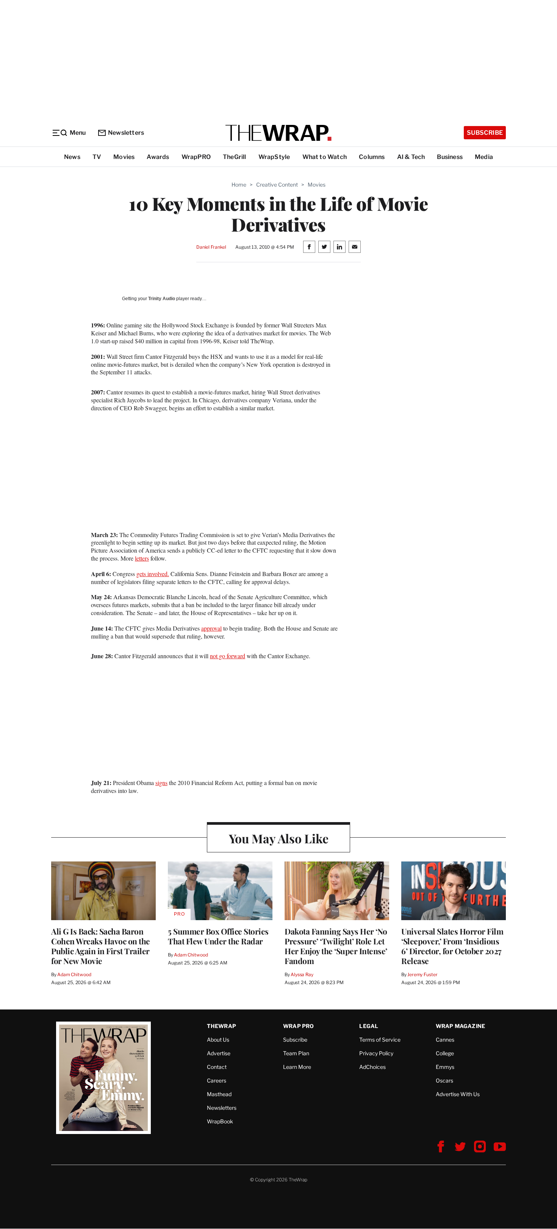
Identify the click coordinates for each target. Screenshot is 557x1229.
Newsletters (126, 132)
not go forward (227, 656)
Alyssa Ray (302, 974)
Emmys (445, 1067)
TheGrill (234, 156)
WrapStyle (274, 156)
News (72, 156)
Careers (216, 1080)
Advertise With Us (458, 1094)
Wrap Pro (298, 1026)
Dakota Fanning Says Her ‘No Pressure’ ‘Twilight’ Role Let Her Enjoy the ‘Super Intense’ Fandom (336, 946)
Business (450, 156)
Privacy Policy (376, 1053)
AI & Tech (411, 156)
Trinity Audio (161, 298)
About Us (218, 1039)
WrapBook (220, 1121)
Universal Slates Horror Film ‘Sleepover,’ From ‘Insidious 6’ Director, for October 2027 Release (452, 946)
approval (211, 628)
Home (239, 184)
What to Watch (324, 156)
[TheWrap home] (278, 133)
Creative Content (277, 184)
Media (484, 156)
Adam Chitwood (74, 974)
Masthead (219, 1094)
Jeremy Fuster (422, 974)
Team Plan (296, 1053)
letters (142, 558)
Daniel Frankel (211, 247)
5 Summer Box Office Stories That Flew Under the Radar (218, 936)
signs (161, 783)
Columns (372, 156)
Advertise (218, 1053)
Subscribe (485, 132)
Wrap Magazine (460, 1026)
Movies (124, 156)
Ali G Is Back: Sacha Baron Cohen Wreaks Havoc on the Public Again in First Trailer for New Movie (100, 946)
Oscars (444, 1080)
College (445, 1053)
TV (96, 156)
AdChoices (372, 1067)
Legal (368, 1026)
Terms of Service (380, 1039)
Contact (217, 1067)
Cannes (445, 1039)
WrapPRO (196, 156)
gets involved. (152, 574)
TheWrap (221, 1026)
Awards (158, 156)
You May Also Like (279, 838)
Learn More (297, 1067)
